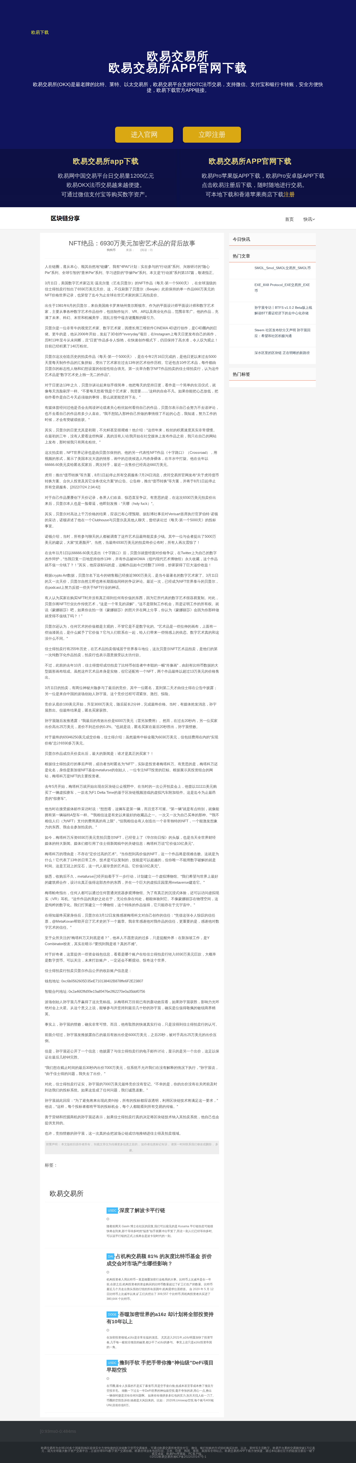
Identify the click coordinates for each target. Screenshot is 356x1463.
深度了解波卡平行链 (142, 1210)
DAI (110, 1256)
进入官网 (144, 134)
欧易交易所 (66, 218)
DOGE (112, 1314)
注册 (289, 194)
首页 (289, 219)
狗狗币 (111, 250)
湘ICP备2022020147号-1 (189, 1456)
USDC (112, 1210)
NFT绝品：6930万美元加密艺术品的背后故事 (132, 243)
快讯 (307, 219)
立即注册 (212, 134)
